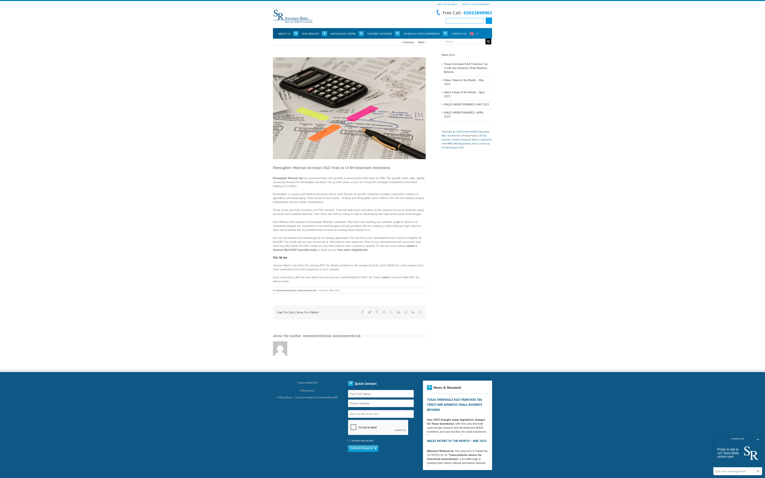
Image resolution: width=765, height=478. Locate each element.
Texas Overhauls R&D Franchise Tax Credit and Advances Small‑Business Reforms (466, 68)
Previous (409, 42)
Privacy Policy (470, 135)
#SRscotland (307, 390)
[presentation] (378, 427)
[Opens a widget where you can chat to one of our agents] (738, 455)
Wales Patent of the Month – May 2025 (456, 441)
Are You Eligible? (447, 4)
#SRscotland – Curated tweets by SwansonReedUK (307, 397)
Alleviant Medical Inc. (441, 451)
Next (421, 42)
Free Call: (467, 13)
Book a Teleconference (476, 4)
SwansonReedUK (307, 382)
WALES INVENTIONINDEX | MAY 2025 (466, 104)
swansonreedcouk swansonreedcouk (296, 290)
